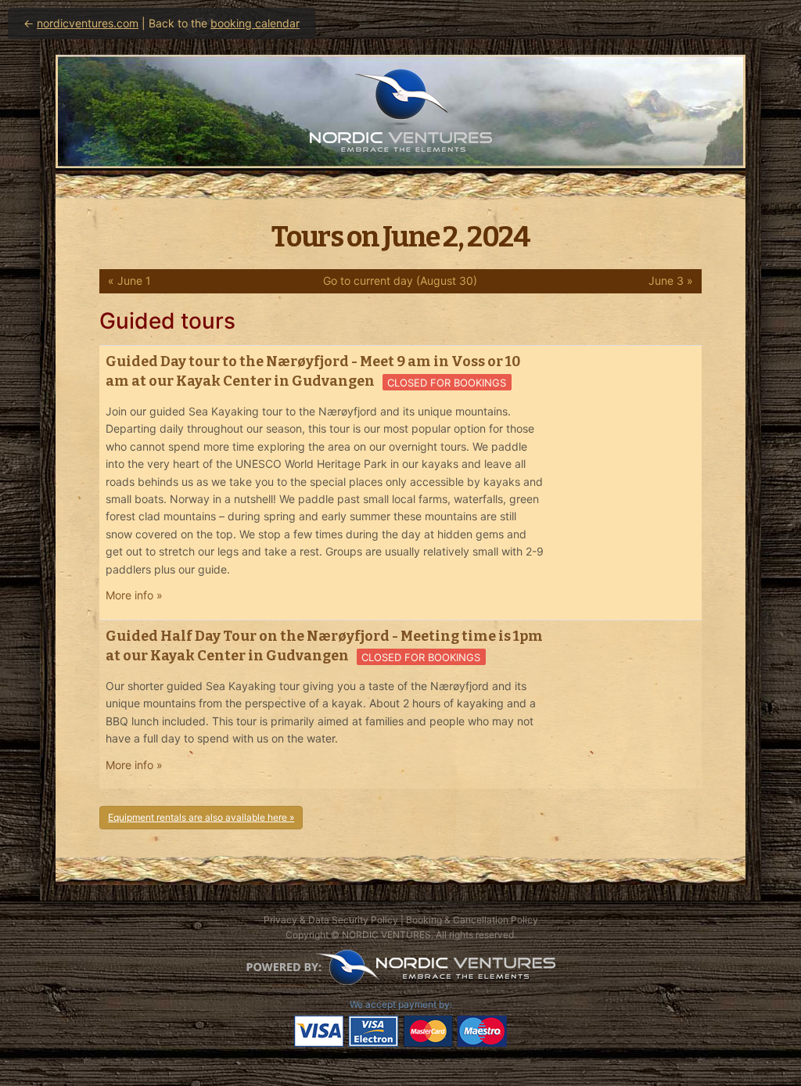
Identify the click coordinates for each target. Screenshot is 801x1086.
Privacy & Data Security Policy (331, 920)
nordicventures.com (87, 23)
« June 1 (129, 280)
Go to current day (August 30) (400, 280)
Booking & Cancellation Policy (472, 920)
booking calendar (255, 23)
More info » (134, 595)
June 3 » (670, 280)
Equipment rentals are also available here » (201, 817)
